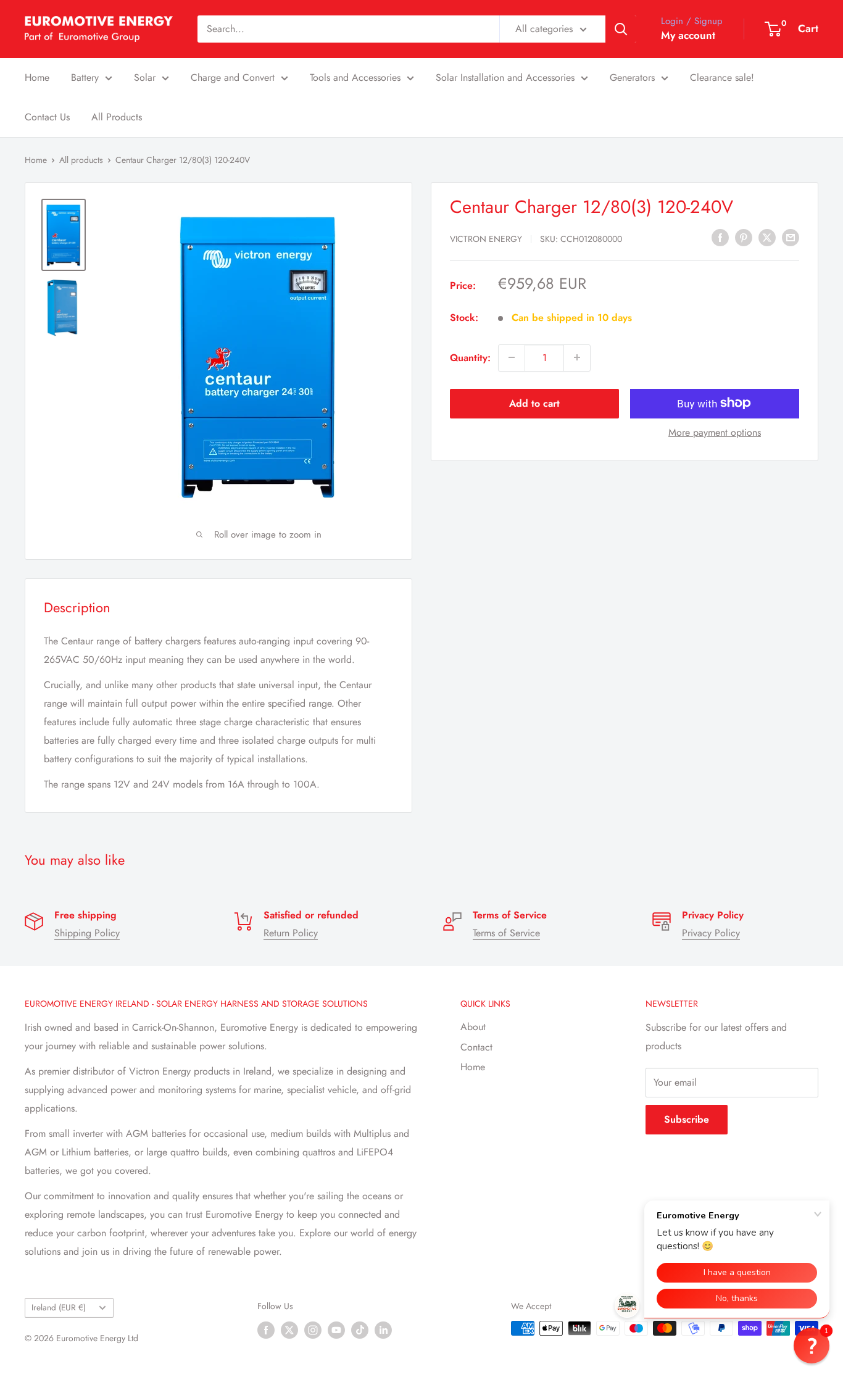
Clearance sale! (722, 77)
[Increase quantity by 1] (577, 357)
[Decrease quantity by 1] (512, 357)
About (473, 1027)
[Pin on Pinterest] (743, 237)
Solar (145, 77)
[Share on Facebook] (720, 237)
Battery (85, 77)
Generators (632, 77)
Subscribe (686, 1119)
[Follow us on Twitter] (289, 1330)
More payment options (714, 432)
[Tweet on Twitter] (767, 237)
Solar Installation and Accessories (505, 77)
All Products (116, 117)
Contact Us (47, 117)
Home (37, 77)
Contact (476, 1047)
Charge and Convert (233, 77)
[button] (811, 1345)
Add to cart (534, 403)
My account (688, 35)
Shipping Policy (87, 933)
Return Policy (291, 933)
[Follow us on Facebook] (266, 1330)
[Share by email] (790, 237)
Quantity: (470, 357)
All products (81, 160)
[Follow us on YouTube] (336, 1330)
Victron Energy (486, 238)
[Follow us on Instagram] (313, 1330)
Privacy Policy (711, 933)
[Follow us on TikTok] (359, 1330)
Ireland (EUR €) (58, 1307)
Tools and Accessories (355, 77)
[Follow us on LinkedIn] (383, 1330)
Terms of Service (506, 933)
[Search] (620, 29)
